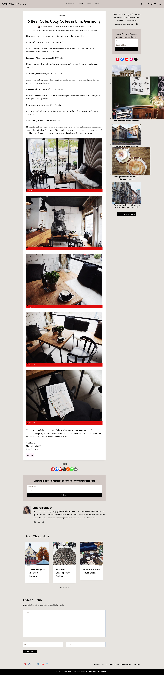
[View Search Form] (160, 4)
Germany (62, 15)
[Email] (76, 469)
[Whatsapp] (72, 469)
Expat (89, 4)
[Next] (100, 563)
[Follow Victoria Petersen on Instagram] (35, 522)
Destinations (114, 664)
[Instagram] (151, 3)
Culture (97, 4)
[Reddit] (68, 469)
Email (69, 644)
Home (97, 664)
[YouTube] (43, 664)
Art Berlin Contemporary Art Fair (63, 573)
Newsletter (126, 664)
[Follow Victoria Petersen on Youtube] (39, 522)
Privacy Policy (102, 672)
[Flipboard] (60, 469)
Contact (136, 664)
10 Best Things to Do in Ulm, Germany (36, 573)
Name (27, 644)
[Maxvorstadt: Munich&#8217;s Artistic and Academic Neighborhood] (126, 134)
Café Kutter (31, 442)
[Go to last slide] (28, 563)
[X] (64, 469)
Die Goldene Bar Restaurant (126, 120)
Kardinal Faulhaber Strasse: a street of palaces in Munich (127, 206)
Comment (28, 612)
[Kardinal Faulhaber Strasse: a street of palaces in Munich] (126, 193)
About (104, 664)
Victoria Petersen (42, 507)
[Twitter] (155, 3)
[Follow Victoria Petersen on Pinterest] (43, 522)
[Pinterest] (141, 3)
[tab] (60, 587)
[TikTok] (148, 3)
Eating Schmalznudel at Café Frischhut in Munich (127, 177)
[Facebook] (145, 3)
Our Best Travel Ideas (127, 214)
